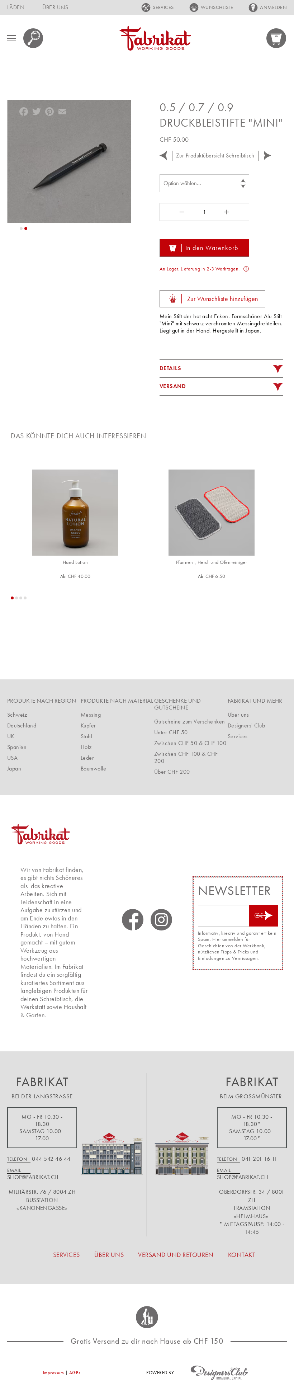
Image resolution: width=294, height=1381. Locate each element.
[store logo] (155, 38)
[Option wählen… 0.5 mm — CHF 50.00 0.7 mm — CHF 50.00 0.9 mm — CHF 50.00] (204, 183)
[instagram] (161, 919)
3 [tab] (20, 598)
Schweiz (17, 714)
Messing (91, 714)
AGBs (75, 1373)
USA (12, 758)
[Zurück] (163, 155)
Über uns (238, 714)
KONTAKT (241, 1254)
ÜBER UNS (55, 7)
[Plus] (227, 212)
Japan (14, 768)
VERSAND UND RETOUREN (176, 1254)
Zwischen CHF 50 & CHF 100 (190, 743)
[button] (21, 228)
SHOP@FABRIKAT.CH (33, 1177)
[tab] (221, 369)
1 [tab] (12, 598)
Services (238, 736)
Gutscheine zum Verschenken (189, 721)
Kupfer (88, 725)
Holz (86, 747)
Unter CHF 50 (171, 732)
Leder (87, 758)
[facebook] (132, 919)
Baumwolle (93, 768)
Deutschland (21, 725)
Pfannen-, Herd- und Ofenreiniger (211, 562)
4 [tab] (25, 598)
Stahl (86, 736)
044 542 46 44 (51, 1159)
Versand (173, 386)
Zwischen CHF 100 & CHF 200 (186, 757)
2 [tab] (16, 598)
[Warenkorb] (276, 38)
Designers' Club (246, 725)
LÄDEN (15, 7)
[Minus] (181, 212)
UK (10, 736)
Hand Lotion (75, 562)
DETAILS (170, 368)
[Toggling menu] (11, 38)
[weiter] (267, 155)
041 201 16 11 (259, 1159)
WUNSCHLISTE (217, 7)
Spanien (17, 747)
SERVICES (163, 7)
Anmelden (273, 7)
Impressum (53, 1373)
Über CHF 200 (172, 772)
